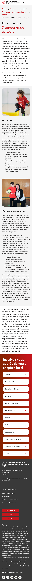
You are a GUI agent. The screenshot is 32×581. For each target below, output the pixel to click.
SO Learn (10, 518)
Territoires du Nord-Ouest (13, 446)
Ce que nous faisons (17, 9)
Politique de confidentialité (10, 499)
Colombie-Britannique (12, 382)
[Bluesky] (20, 577)
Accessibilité (6, 496)
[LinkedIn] (11, 577)
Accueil (4, 9)
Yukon (7, 453)
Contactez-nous (10, 510)
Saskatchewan (10, 432)
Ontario (7, 418)
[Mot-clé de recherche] (23, 2)
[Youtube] (15, 577)
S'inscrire (10, 514)
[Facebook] (3, 577)
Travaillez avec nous (8, 493)
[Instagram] (7, 577)
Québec (7, 425)
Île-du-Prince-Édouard (12, 389)
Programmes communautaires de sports (14, 13)
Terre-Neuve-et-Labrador (13, 439)
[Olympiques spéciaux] (11, 2)
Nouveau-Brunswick (11, 403)
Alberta (7, 374)
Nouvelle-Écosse (10, 410)
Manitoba (8, 396)
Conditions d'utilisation (9, 503)
